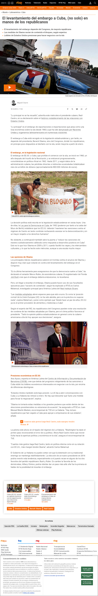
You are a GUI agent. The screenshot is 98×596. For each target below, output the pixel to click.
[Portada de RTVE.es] (19, 3)
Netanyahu (44, 526)
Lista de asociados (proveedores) (54, 575)
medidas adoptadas (23, 294)
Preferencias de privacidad (87, 582)
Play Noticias (56, 530)
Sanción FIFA (9, 526)
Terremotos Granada (86, 526)
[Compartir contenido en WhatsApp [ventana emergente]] (81, 108)
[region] (49, 576)
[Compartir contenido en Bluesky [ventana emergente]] (77, 108)
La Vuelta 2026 (22, 526)
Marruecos (71, 526)
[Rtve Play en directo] (9, 3)
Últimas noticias (43, 530)
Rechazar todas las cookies (87, 576)
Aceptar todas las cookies (87, 569)
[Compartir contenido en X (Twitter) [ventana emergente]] (72, 108)
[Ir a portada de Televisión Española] (26, 541)
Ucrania (34, 526)
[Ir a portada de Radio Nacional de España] (44, 541)
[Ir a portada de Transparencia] (75, 541)
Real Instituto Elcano (69, 288)
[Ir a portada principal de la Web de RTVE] (9, 540)
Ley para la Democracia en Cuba (35, 225)
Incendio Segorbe (57, 526)
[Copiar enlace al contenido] (86, 108)
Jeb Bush (15, 277)
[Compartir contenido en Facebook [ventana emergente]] (67, 108)
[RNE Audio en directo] (12, 3)
